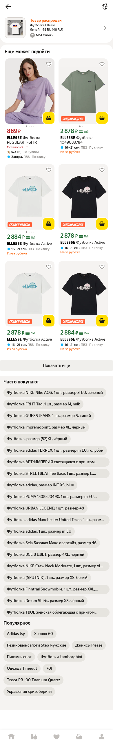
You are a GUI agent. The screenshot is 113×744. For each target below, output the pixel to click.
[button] (8, 6)
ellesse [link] (14, 138)
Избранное (56, 737)
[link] (54, 392)
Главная (11, 737)
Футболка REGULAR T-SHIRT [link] (23, 140)
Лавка (34, 737)
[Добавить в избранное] (48, 64)
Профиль (101, 737)
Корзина (79, 737)
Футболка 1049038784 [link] (77, 140)
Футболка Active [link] (29, 243)
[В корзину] (48, 118)
